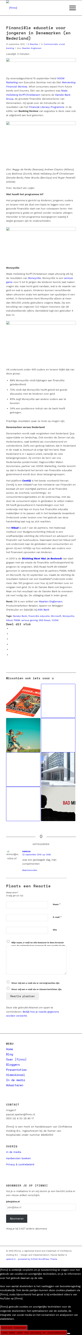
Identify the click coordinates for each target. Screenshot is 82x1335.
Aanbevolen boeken (18, 1158)
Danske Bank (20, 616)
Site (55, 930)
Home (9, 1049)
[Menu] (70, 7)
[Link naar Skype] (67, 1263)
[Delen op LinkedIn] (11, 644)
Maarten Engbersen (32, 48)
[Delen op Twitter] (11, 633)
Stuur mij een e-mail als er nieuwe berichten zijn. (36, 989)
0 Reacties (33, 44)
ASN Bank (43, 609)
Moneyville (34, 278)
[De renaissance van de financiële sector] (58, 701)
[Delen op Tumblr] (11, 649)
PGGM (17, 620)
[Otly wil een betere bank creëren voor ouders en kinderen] (23, 735)
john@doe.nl (13, 1201)
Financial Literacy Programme (46, 107)
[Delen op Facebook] (11, 628)
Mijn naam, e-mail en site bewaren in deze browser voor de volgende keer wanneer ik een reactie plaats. (38, 944)
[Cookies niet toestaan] (68, 1333)
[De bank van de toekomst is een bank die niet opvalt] (58, 769)
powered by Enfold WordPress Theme (37, 1259)
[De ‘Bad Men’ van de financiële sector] (58, 804)
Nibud (9, 620)
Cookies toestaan (14, 1327)
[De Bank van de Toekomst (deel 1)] (58, 735)
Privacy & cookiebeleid (20, 1164)
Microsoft (56, 616)
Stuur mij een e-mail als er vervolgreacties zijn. (35, 983)
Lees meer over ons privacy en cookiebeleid (34, 1332)
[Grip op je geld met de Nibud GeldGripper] (23, 701)
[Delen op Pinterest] (11, 638)
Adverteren (14, 1085)
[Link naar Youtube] (56, 1263)
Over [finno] (16, 1059)
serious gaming (29, 620)
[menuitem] (61, 7)
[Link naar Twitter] (44, 1263)
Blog (9, 1054)
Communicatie (51, 44)
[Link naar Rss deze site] (73, 1263)
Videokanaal (15, 1075)
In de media (15, 1080)
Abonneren (17, 1218)
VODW (55, 620)
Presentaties (16, 1070)
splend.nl (10, 1259)
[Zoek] (61, 7)
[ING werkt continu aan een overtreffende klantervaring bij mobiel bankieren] (23, 769)
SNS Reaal (44, 620)
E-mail (57, 917)
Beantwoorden (29, 870)
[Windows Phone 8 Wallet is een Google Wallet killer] (23, 804)
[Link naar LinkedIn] (50, 1263)
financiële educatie (39, 616)
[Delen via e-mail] (11, 654)
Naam (56, 904)
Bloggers (13, 1064)
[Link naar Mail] (61, 1263)
